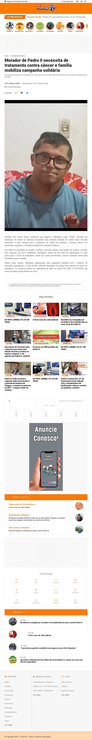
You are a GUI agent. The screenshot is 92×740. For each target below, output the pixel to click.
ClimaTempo (79, 401)
